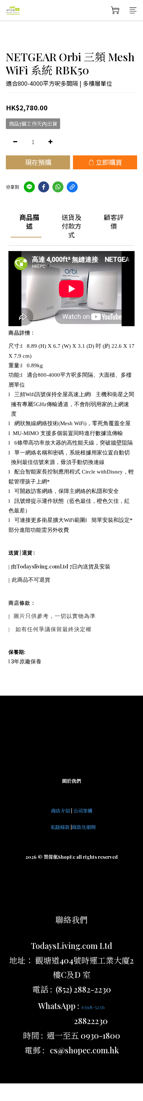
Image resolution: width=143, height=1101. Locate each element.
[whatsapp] (57, 186)
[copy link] (72, 186)
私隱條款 (60, 827)
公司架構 (82, 810)
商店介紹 (60, 810)
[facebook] (43, 186)
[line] (29, 186)
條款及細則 (84, 827)
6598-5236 (93, 1007)
